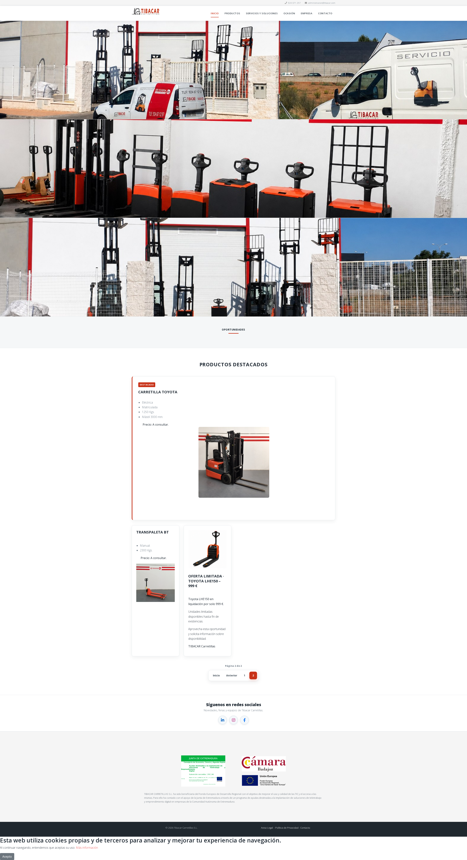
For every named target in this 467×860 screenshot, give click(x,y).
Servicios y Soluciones (262, 13)
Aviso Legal (267, 827)
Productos (232, 13)
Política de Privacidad (286, 827)
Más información (87, 848)
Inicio (215, 13)
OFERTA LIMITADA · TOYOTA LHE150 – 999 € (206, 581)
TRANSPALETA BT (152, 532)
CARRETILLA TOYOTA (157, 391)
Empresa (306, 13)
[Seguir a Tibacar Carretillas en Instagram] (233, 720)
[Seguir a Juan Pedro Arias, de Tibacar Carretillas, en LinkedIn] (222, 720)
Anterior (231, 675)
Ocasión (289, 13)
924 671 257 (294, 2)
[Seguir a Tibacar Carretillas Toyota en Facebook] (244, 720)
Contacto (325, 13)
